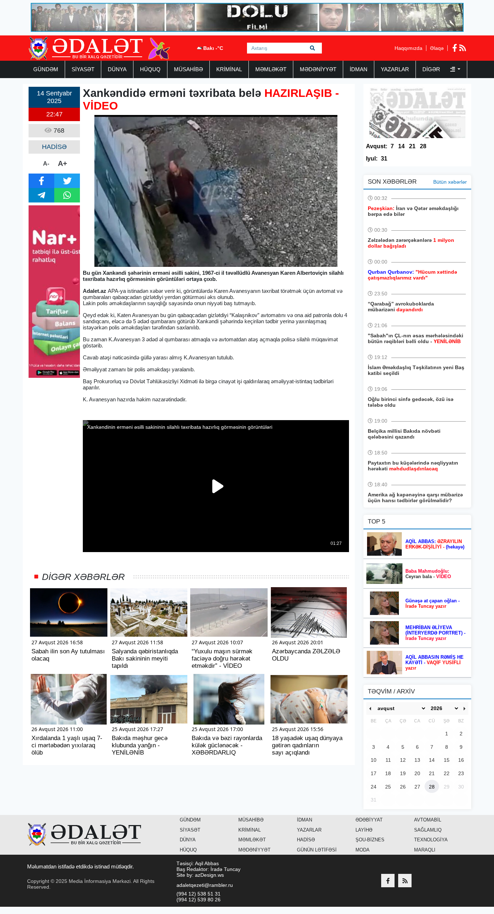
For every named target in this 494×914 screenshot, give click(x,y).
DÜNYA (117, 69)
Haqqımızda (408, 48)
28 (423, 146)
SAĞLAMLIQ (428, 830)
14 (401, 146)
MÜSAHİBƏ (188, 69)
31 (384, 158)
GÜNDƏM (45, 69)
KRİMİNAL (229, 69)
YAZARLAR (395, 69)
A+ (62, 163)
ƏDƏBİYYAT (369, 820)
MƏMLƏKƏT (270, 69)
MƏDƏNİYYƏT (318, 69)
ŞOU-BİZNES (369, 839)
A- (46, 164)
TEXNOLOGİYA (431, 839)
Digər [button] (432, 69)
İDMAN (358, 69)
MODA (362, 850)
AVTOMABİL (427, 820)
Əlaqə (437, 48)
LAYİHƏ (363, 830)
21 (412, 146)
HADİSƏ (306, 839)
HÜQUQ (150, 69)
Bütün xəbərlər (450, 182)
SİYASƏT (83, 69)
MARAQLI (424, 850)
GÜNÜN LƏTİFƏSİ (317, 850)
